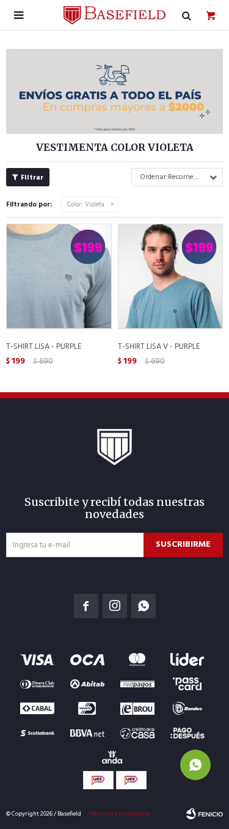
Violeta (85, 204)
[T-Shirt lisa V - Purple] (171, 276)
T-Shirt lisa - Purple (43, 346)
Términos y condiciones (119, 814)
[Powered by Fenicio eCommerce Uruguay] (204, 814)
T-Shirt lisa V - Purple (159, 346)
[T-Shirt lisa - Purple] (59, 276)
